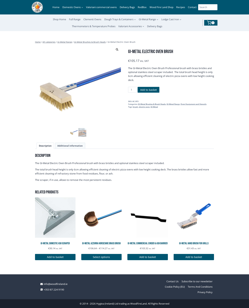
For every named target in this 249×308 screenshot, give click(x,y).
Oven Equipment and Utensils (193, 104)
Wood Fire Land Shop (161, 7)
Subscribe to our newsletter (197, 281)
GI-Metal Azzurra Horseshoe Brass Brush (101, 243)
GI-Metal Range (173, 104)
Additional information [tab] (70, 145)
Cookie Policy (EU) (175, 286)
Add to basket (148, 89)
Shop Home (59, 19)
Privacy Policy (205, 292)
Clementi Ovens (92, 19)
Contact (192, 7)
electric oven (144, 107)
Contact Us (172, 281)
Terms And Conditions (200, 286)
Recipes (180, 7)
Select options (101, 257)
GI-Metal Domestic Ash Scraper (55, 243)
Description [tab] (45, 145)
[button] (117, 49)
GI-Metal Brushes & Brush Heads (152, 104)
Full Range (75, 19)
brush (135, 107)
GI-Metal (154, 107)
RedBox (142, 7)
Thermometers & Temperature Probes (93, 26)
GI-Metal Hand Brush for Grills (194, 243)
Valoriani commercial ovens (101, 7)
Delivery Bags (127, 7)
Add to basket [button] (55, 257)
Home (56, 7)
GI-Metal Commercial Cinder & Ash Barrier (148, 243)
